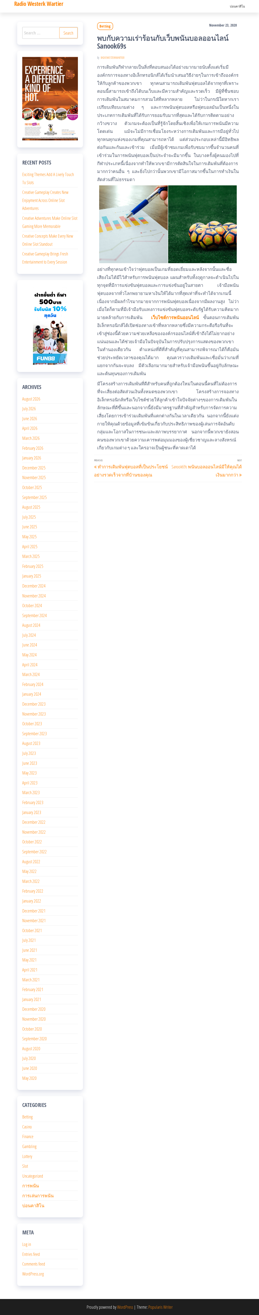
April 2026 (29, 428)
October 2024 (32, 605)
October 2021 (32, 930)
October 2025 (32, 487)
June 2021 (29, 950)
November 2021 (34, 920)
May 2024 (29, 655)
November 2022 (34, 832)
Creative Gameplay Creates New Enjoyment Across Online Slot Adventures (45, 200)
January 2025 (31, 576)
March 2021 (31, 979)
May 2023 (29, 773)
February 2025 (32, 566)
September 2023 (34, 733)
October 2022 (32, 842)
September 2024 (34, 615)
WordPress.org (33, 1274)
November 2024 (34, 596)
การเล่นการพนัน (38, 1195)
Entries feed (31, 1254)
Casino (27, 1127)
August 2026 (31, 399)
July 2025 (29, 517)
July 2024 (29, 635)
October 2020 (32, 1029)
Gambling (29, 1146)
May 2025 (29, 536)
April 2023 (29, 783)
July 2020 (29, 1058)
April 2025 (29, 546)
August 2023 (31, 743)
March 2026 (31, 438)
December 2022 (34, 822)
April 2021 (29, 970)
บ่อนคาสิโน (237, 6)
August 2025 (31, 507)
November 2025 (34, 477)
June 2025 (29, 526)
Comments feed (33, 1264)
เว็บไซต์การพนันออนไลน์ (175, 317)
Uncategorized (32, 1176)
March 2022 (31, 881)
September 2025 (34, 497)
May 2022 (29, 871)
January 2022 (31, 901)
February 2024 (32, 684)
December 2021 (34, 911)
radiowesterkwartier (112, 58)
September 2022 (34, 851)
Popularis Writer (160, 1307)
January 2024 (31, 694)
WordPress (125, 1307)
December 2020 (34, 1009)
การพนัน (30, 1186)
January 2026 (31, 458)
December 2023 (34, 704)
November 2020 (34, 1019)
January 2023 (31, 812)
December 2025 (34, 468)
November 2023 (34, 714)
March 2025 (31, 556)
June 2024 (29, 645)
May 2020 (29, 1078)
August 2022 (31, 861)
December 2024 (34, 586)
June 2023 (29, 763)
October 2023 (32, 723)
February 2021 (32, 989)
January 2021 (31, 999)
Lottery (27, 1156)
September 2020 (34, 1038)
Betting (105, 26)
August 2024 (31, 625)
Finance (27, 1136)
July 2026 (29, 408)
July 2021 (29, 940)
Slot (25, 1166)
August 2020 (31, 1048)
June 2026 (29, 418)
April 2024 (29, 664)
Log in (26, 1244)
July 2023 (29, 753)
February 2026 (32, 448)
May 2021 (29, 960)
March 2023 (31, 792)
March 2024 (31, 674)
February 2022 (32, 891)
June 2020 (29, 1068)
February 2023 (32, 802)
